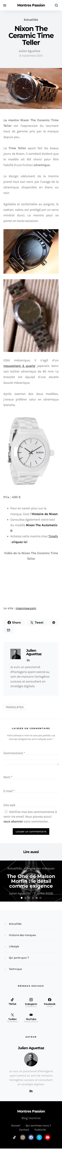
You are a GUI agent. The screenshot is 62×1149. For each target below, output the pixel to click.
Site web (9, 805)
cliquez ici (19, 542)
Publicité (40, 1129)
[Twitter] (39, 1137)
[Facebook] (31, 1137)
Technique (15, 969)
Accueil (15, 1125)
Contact (24, 1129)
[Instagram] (23, 1137)
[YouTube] (47, 1137)
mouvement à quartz (19, 366)
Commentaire (14, 753)
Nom (7, 777)
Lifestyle (14, 946)
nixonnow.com (26, 608)
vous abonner (13, 821)
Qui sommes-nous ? (38, 1125)
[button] (22, 898)
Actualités (31, 20)
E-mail (9, 791)
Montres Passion (31, 5)
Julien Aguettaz (29, 51)
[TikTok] (14, 1137)
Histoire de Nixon (45, 514)
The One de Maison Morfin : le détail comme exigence (31, 881)
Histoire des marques (39, 868)
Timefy (53, 536)
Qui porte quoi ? (19, 957)
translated (15, 707)
